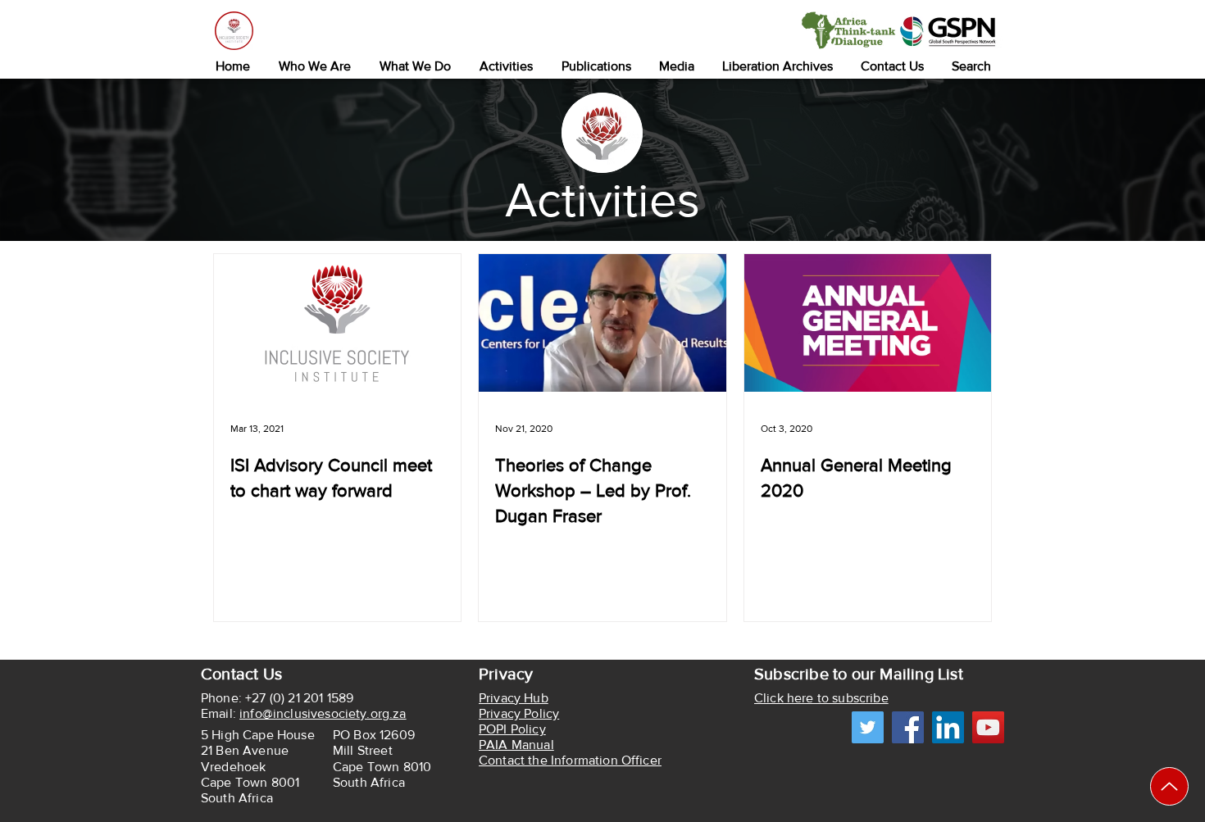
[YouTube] (988, 727)
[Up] (1169, 786)
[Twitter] (868, 727)
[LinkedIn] (948, 727)
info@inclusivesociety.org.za (322, 713)
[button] (314, 66)
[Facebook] (908, 727)
